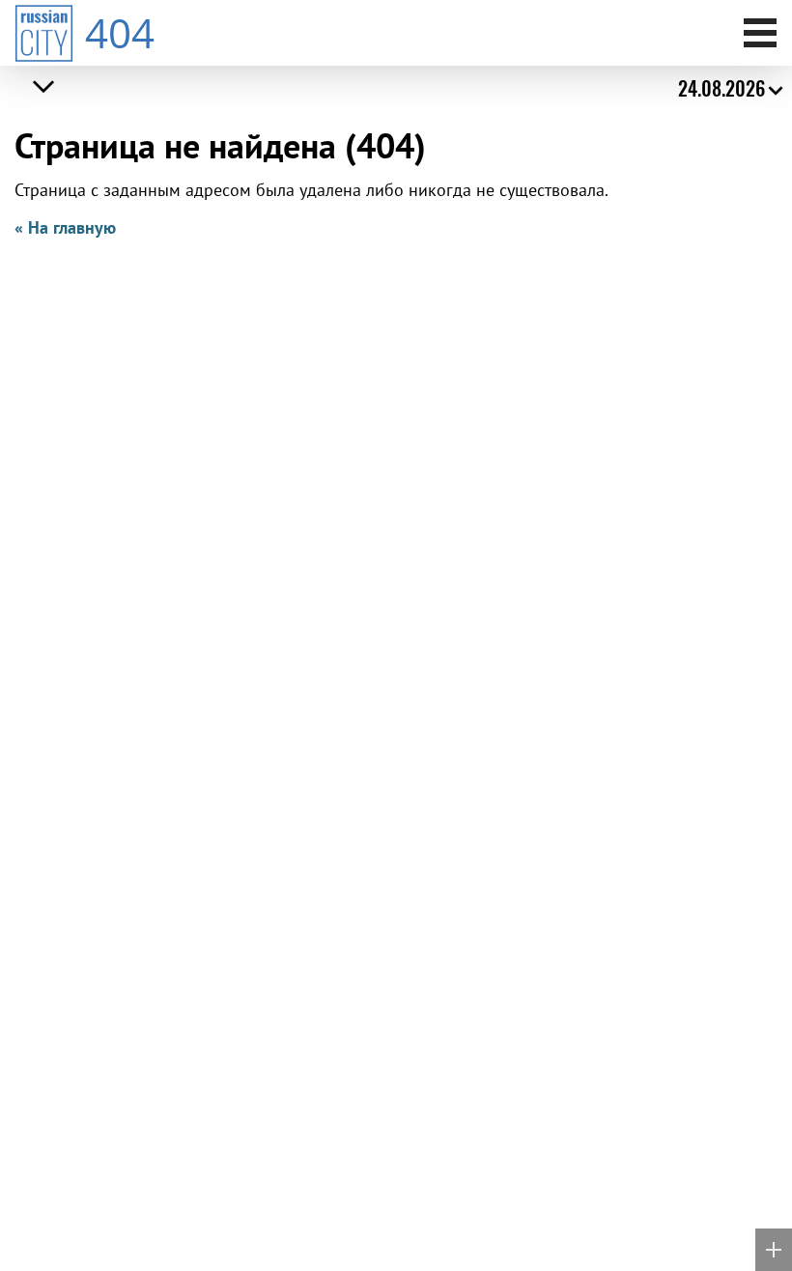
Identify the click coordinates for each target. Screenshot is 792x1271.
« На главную (65, 227)
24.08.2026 (721, 87)
